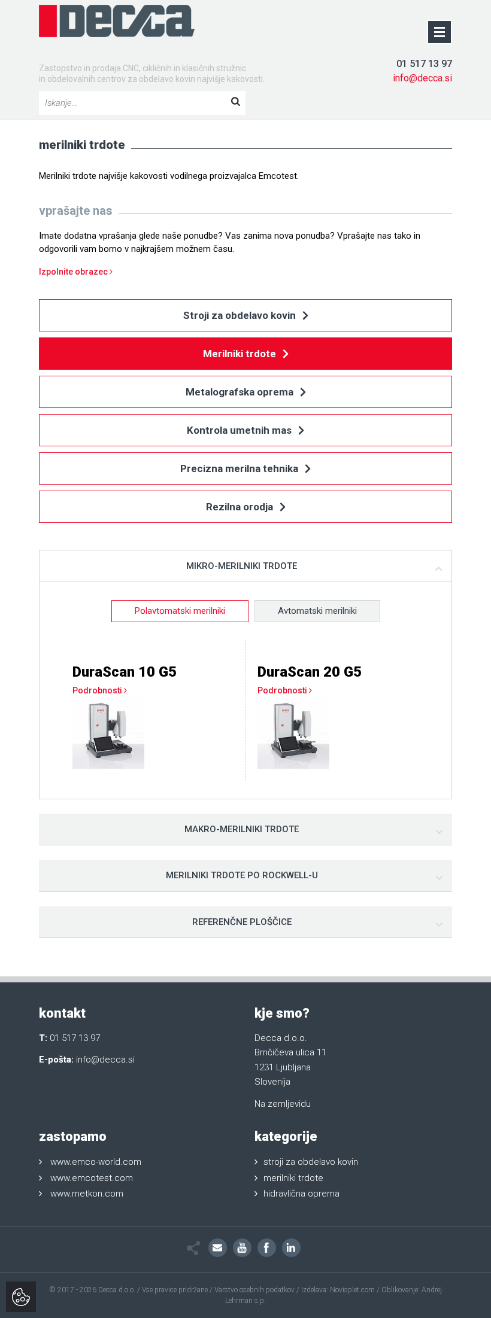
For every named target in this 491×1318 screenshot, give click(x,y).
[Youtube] (242, 1247)
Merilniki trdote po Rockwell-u (242, 875)
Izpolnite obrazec (74, 271)
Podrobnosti (98, 690)
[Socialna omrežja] (193, 1248)
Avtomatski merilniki (317, 610)
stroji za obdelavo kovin (310, 1161)
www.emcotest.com (91, 1178)
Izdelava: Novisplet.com (338, 1290)
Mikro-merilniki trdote (241, 566)
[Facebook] (266, 1247)
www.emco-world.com (95, 1161)
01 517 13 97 (424, 63)
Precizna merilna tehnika (240, 468)
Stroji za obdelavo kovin (240, 315)
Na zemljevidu (282, 1103)
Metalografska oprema (241, 392)
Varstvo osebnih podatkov (254, 1290)
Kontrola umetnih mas (240, 430)
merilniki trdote (293, 1178)
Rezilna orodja (240, 507)
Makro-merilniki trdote (241, 829)
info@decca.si (422, 78)
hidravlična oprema (301, 1193)
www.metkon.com (86, 1193)
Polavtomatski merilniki (180, 610)
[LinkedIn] (291, 1247)
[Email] (217, 1247)
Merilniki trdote (240, 354)
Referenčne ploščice (242, 922)
